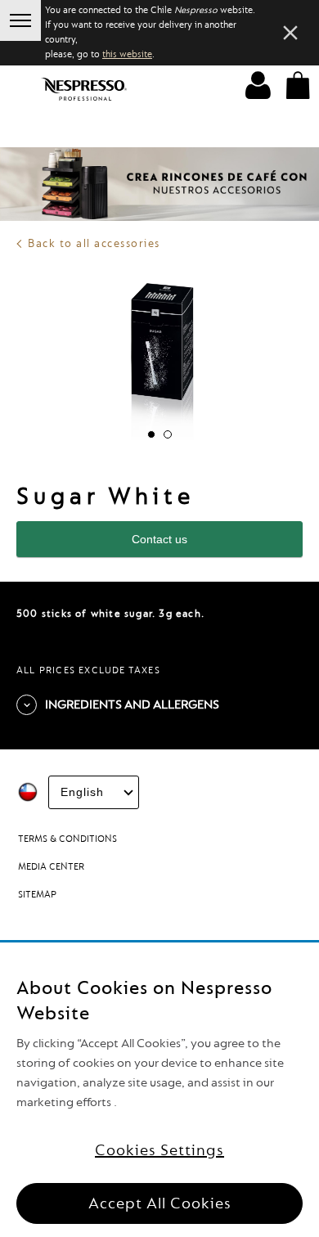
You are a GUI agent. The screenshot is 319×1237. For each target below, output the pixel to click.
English (82, 791)
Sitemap (37, 894)
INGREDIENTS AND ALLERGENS (132, 705)
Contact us (159, 539)
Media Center (51, 867)
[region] (159, 1089)
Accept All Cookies (159, 1203)
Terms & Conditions (67, 839)
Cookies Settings (159, 1150)
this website (127, 54)
